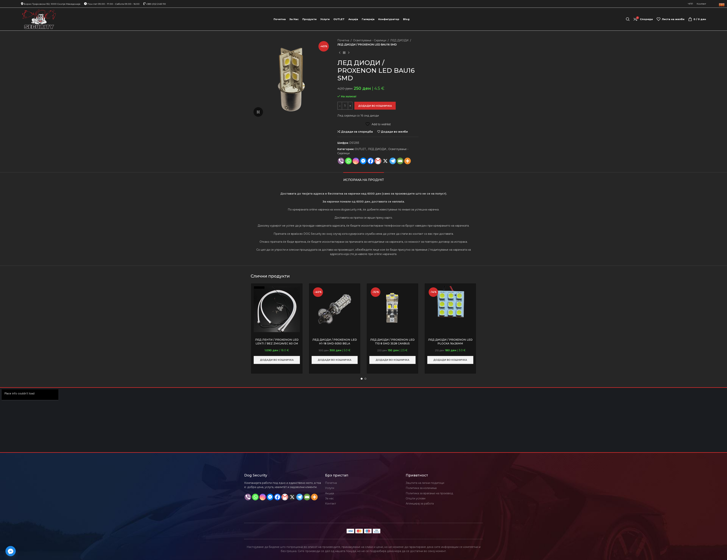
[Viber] (341, 161)
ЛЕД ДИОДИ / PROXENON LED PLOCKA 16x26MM (450, 341)
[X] (385, 161)
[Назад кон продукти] (344, 53)
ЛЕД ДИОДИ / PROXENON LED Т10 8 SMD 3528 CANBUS (392, 341)
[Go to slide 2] (365, 379)
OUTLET (360, 149)
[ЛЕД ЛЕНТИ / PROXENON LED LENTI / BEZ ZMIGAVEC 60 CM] (277, 309)
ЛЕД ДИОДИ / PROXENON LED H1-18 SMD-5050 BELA (334, 341)
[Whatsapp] (348, 161)
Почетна (343, 40)
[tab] (363, 178)
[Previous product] (339, 53)
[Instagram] (356, 161)
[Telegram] (392, 161)
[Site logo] (39, 19)
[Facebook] (370, 161)
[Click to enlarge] (258, 112)
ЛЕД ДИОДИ (399, 40)
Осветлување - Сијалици (369, 40)
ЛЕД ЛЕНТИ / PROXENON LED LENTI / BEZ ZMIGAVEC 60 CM (277, 341)
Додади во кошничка (375, 105)
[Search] (628, 19)
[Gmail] (378, 161)
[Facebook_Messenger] (10, 551)
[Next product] (348, 53)
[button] (277, 360)
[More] (407, 161)
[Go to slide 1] (362, 379)
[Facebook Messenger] (363, 161)
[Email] (400, 161)
